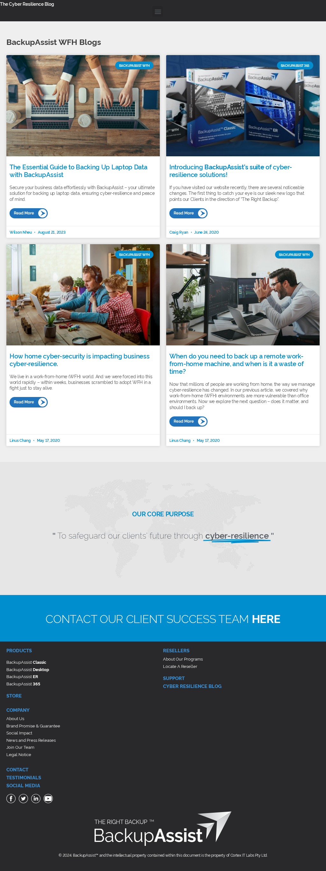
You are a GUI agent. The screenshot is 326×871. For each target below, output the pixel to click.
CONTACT (17, 769)
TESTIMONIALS (23, 777)
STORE (14, 695)
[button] (157, 11)
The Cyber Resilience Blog (27, 4)
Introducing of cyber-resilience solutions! (230, 170)
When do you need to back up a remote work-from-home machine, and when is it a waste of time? (236, 363)
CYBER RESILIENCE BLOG (192, 686)
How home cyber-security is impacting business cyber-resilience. (80, 359)
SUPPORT (174, 678)
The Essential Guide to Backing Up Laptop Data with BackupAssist (78, 170)
